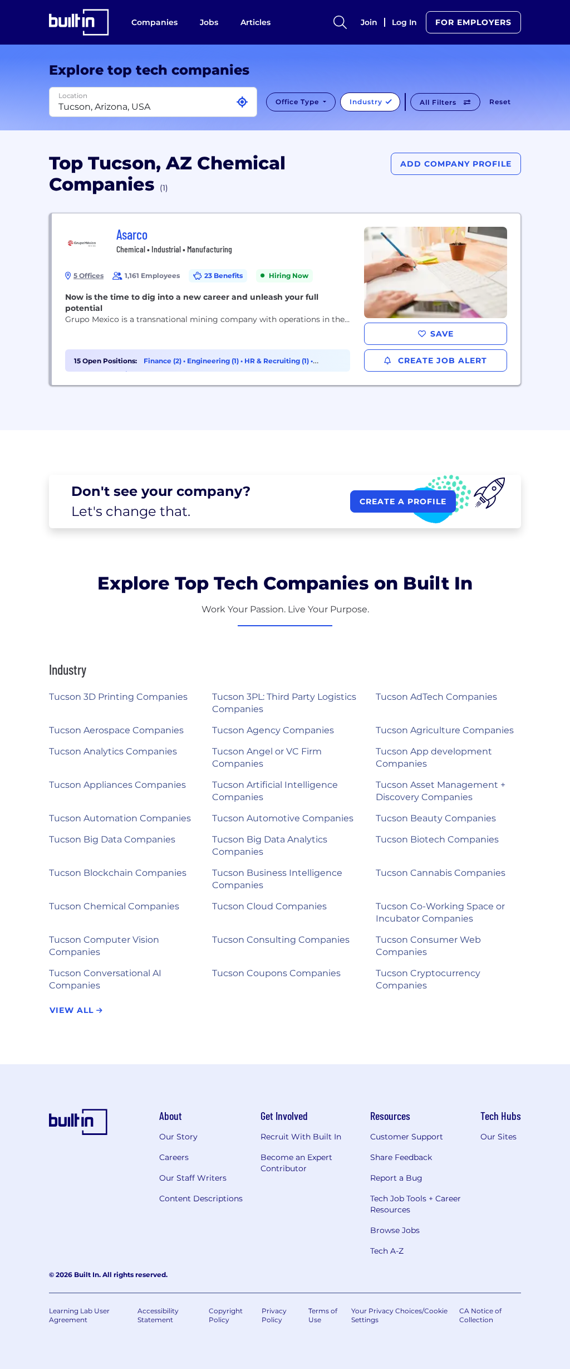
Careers (174, 1157)
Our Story (178, 1137)
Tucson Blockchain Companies (117, 873)
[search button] (340, 22)
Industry (367, 102)
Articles (255, 22)
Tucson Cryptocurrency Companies (428, 979)
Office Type (298, 102)
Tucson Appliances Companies (117, 784)
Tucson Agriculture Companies (445, 730)
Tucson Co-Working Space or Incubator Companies (440, 912)
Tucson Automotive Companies (282, 818)
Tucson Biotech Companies (437, 839)
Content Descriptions (201, 1198)
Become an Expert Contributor (296, 1162)
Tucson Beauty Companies (436, 818)
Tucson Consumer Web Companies (428, 945)
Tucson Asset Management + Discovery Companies (440, 790)
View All (73, 1010)
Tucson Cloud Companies (269, 906)
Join (369, 22)
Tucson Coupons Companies (276, 973)
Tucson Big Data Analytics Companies (269, 845)
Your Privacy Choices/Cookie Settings (399, 1315)
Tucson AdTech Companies (436, 696)
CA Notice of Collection (480, 1315)
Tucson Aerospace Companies (116, 730)
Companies (154, 22)
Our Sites (498, 1137)
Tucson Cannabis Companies (440, 873)
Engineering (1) (213, 361)
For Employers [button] (473, 22)
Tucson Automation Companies (120, 818)
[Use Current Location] (242, 102)
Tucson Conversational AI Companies (105, 979)
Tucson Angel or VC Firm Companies (267, 757)
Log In (404, 22)
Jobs (209, 22)
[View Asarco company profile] (286, 299)
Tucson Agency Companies (273, 730)
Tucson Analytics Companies (113, 751)
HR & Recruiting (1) (277, 361)
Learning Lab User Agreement (79, 1315)
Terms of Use (322, 1315)
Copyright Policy (226, 1315)
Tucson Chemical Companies (114, 906)
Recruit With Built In (301, 1137)
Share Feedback (401, 1157)
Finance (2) (163, 361)
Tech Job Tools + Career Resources (415, 1204)
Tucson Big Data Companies (112, 839)
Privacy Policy (274, 1315)
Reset (500, 102)
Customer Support (406, 1137)
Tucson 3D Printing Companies (118, 696)
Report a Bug (396, 1178)
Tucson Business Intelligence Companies (277, 879)
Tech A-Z (387, 1251)
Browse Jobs (395, 1230)
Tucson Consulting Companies (281, 939)
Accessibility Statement (158, 1315)
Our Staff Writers (193, 1178)
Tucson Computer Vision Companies (104, 945)
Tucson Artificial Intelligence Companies (275, 790)
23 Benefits (223, 275)
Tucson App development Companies (434, 757)
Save (442, 334)
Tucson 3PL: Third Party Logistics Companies (284, 702)
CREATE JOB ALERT (441, 360)
